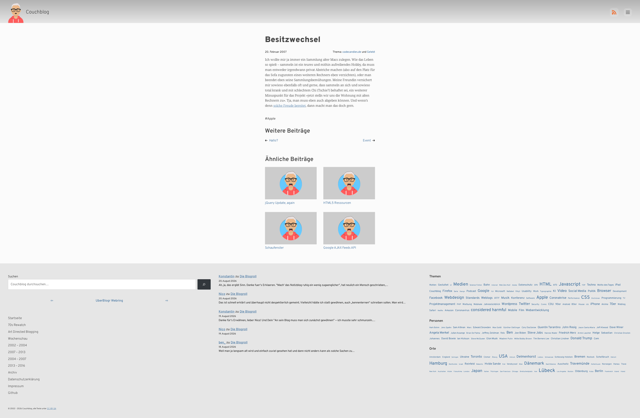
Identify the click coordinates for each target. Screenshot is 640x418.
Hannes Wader (550, 333)
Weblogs (487, 298)
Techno (591, 285)
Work (535, 291)
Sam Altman (459, 327)
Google (483, 291)
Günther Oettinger (511, 327)
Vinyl (517, 291)
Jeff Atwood (602, 327)
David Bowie (448, 338)
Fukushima (458, 371)
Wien (521, 364)
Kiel (503, 364)
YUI (492, 291)
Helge (596, 333)
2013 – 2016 (16, 366)
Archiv (12, 373)
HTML (546, 284)
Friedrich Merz (567, 333)
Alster (449, 371)
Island (616, 371)
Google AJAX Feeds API (339, 248)
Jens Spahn (446, 327)
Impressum (16, 386)
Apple (542, 297)
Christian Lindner (560, 338)
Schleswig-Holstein (564, 357)
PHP (459, 304)
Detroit (613, 357)
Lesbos (540, 357)
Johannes (434, 338)
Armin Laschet (584, 333)
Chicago (515, 371)
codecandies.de (351, 52)
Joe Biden (520, 333)
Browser (604, 291)
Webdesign (454, 297)
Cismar (487, 357)
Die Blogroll (248, 277)
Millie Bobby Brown (523, 338)
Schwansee (549, 357)
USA (503, 356)
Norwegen (607, 364)
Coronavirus (462, 310)
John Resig (569, 327)
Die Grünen (595, 298)
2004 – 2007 (17, 359)
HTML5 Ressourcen (337, 203)
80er (574, 304)
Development (619, 291)
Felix (502, 333)
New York (432, 371)
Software (530, 298)
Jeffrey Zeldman (490, 333)
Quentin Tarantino (549, 327)
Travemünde (579, 363)
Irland (623, 371)
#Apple (270, 119)
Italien (486, 371)
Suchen (13, 277)
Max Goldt (497, 327)
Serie (456, 291)
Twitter (524, 304)
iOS (587, 304)
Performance (574, 298)
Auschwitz (563, 364)
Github (17, 393)
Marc (469, 327)
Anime (605, 304)
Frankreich (609, 371)
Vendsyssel (512, 364)
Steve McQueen (478, 338)
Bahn (487, 285)
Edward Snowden (482, 327)
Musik (505, 298)
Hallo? (273, 141)
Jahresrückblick (492, 304)
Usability (527, 291)
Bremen (579, 357)
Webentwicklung (537, 310)
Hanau (616, 364)
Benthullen (453, 364)
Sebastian (606, 333)
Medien (460, 284)
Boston (570, 371)
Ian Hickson (463, 338)
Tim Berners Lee (541, 338)
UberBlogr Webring (109, 301)
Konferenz (518, 298)
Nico (222, 294)
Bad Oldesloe (551, 364)
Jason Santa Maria (586, 327)
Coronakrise (558, 298)
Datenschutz (525, 285)
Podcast (471, 291)
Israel (461, 364)
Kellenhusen (595, 364)
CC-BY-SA (51, 408)
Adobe (514, 285)
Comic (544, 304)
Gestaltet (443, 285)
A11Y (497, 298)
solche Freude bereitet (289, 105)
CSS (585, 298)
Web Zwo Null (504, 285)
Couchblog (435, 291)
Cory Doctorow (529, 327)
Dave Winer (616, 327)
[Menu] (628, 12)
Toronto (476, 357)
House (581, 304)
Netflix (440, 310)
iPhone (595, 304)
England (446, 357)
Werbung (467, 304)
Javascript (569, 284)
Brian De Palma (473, 333)
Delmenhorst (526, 357)
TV (624, 298)
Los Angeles (561, 371)
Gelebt (371, 52)
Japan (476, 370)
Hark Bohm (434, 327)
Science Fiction (476, 285)
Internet (495, 285)
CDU (551, 304)
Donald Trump (581, 338)
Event (367, 141)
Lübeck (547, 371)
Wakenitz (479, 364)
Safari (432, 310)
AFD (555, 285)
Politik (592, 291)
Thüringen (494, 371)
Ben (509, 332)
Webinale (478, 304)
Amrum (512, 357)
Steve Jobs (535, 333)
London (467, 371)
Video (562, 291)
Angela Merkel (439, 333)
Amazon (449, 310)
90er (558, 304)
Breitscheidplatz (526, 371)
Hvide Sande (493, 364)
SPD (536, 285)
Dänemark (534, 363)
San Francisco (505, 371)
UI (451, 285)
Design (462, 291)
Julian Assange (458, 333)
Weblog (622, 304)
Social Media (577, 291)
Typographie (545, 291)
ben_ (222, 343)
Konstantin (226, 277)
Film (521, 310)
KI (554, 291)
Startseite (15, 318)
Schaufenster (274, 248)
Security (535, 304)
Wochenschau (18, 339)
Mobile (512, 310)
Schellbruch (602, 357)
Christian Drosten (622, 333)
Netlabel (510, 291)
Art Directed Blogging (23, 332)
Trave (623, 364)
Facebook (436, 298)
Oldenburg (581, 371)
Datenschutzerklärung (24, 379)
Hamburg (438, 363)
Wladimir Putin (506, 338)
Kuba (591, 371)
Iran (535, 371)
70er (613, 304)
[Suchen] (204, 284)
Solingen (455, 357)
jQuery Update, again (280, 203)
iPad (617, 285)
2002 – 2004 (17, 345)
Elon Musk (492, 338)
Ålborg (494, 357)
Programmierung (611, 298)
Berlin (599, 371)
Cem (596, 338)
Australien (442, 371)
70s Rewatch (17, 325)
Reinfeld (470, 364)
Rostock (590, 357)
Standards (473, 298)
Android (566, 304)
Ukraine (464, 357)
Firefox (447, 291)
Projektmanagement (442, 304)
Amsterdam (435, 357)
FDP (583, 285)
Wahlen (432, 285)
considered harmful (488, 310)
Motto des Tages (605, 285)
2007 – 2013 (16, 352)
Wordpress (509, 304)
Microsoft (500, 291)
